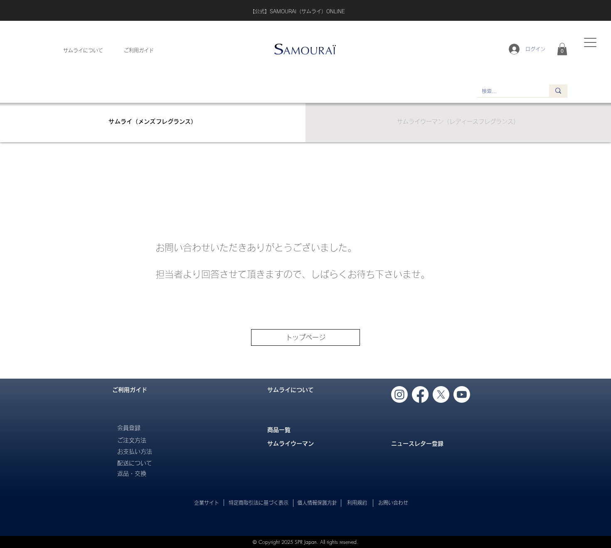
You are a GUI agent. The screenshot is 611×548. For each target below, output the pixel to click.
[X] (441, 394)
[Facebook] (420, 394)
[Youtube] (461, 394)
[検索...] (558, 90)
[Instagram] (399, 394)
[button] (562, 49)
